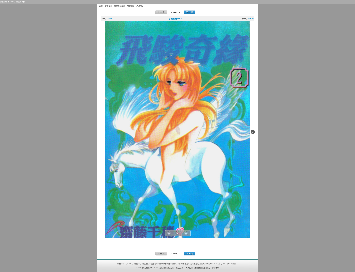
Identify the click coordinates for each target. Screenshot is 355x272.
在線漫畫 (170, 268)
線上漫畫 (179, 268)
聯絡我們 (215, 268)
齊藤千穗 (170, 264)
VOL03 (251, 19)
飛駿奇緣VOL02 (176, 19)
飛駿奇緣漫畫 (119, 6)
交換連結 (206, 268)
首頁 (101, 6)
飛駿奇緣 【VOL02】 (125, 264)
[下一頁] (189, 12)
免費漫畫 (189, 268)
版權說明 (198, 268)
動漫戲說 (145, 268)
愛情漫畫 (108, 6)
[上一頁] (161, 12)
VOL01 (110, 19)
